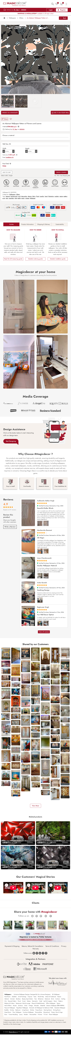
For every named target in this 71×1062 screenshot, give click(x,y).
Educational (46, 1012)
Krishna (12, 1010)
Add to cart (7, 172)
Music (55, 1001)
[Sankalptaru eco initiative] (58, 982)
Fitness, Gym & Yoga (56, 1012)
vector (22, 198)
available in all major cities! (36, 14)
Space (58, 1003)
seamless (11, 198)
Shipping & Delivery (43, 224)
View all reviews (44, 632)
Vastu (34, 997)
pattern (65, 196)
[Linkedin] (40, 953)
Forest (24, 1001)
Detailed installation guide (57, 259)
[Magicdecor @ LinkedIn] (46, 915)
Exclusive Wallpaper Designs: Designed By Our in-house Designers (32, 994)
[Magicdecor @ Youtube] (32, 915)
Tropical (30, 997)
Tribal (25, 1005)
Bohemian (40, 999)
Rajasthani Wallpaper (22, 1008)
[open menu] (66, 4)
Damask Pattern (12, 1001)
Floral (19, 1001)
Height (27, 148)
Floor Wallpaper (17, 1012)
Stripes (15, 1005)
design (30, 196)
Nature (59, 997)
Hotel (40, 1001)
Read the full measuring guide (13, 259)
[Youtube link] (34, 953)
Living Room (25, 1010)
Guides (11, 224)
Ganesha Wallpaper (59, 1008)
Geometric (35, 1001)
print (3, 198)
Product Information (27, 224)
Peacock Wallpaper (9, 1008)
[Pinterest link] (46, 953)
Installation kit (9, 157)
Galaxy (29, 1001)
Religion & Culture (9, 1003)
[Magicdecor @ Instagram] (36, 915)
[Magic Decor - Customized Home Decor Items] (14, 4)
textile (19, 198)
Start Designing (11, 441)
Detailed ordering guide (35, 259)
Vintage (31, 1005)
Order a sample (61, 172)
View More (35, 806)
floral (37, 196)
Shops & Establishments (38, 1003)
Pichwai (40, 1014)
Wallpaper (32, 198)
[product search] (52, 4)
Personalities (38, 1012)
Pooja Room (39, 1010)
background (14, 196)
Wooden (36, 1005)
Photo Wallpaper (53, 1014)
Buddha (6, 1010)
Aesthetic (14, 997)
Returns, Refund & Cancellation (32, 946)
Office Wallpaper (50, 1003)
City (5, 1001)
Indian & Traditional (50, 997)
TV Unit (46, 1014)
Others (18, 194)
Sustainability (60, 224)
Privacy (63, 946)
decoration (24, 196)
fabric (34, 196)
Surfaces (20, 1005)
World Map (41, 997)
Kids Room (7, 997)
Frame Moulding (13, 1014)
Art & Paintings (22, 997)
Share (6, 119)
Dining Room (56, 1010)
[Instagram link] (37, 953)
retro (7, 198)
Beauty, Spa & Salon (27, 999)
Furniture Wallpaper (28, 1012)
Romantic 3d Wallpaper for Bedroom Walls (41, 1008)
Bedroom (18, 1010)
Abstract (6, 999)
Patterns (60, 1001)
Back (64, 18)
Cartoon (57, 999)
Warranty (35, 948)
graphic (42, 196)
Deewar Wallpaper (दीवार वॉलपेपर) (55, 1005)
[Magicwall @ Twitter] (41, 915)
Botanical (47, 999)
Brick (52, 999)
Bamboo (18, 999)
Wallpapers (12, 194)
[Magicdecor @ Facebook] (50, 915)
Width (4, 148)
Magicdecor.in (13, 1032)
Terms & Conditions (52, 946)
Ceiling (63, 999)
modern (57, 196)
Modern (26, 1014)
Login (51, 10)
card (19, 196)
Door (5, 1014)
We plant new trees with (58, 978)
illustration (51, 196)
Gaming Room (48, 1010)
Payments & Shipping (12, 946)
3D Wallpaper (56, 994)
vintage (27, 198)
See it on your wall (61, 113)
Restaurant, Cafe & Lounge (23, 1003)
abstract (8, 196)
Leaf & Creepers (47, 1001)
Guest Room (7, 1012)
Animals (12, 999)
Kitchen (32, 1010)
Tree (35, 999)
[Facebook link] (43, 953)
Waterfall (42, 1005)
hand (46, 196)
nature (61, 196)
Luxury (20, 1014)
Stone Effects (7, 1005)
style (16, 198)
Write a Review (10, 527)
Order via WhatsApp (10, 113)
